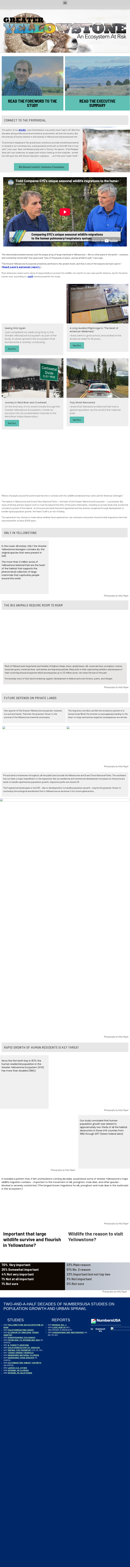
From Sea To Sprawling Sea (24, 1340)
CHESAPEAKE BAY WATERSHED (68, 1332)
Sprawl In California (20, 1373)
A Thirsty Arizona (18, 1345)
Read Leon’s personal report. (21, 267)
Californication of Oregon (24, 1348)
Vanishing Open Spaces (21, 1358)
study (22, 130)
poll (30, 276)
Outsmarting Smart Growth (24, 1363)
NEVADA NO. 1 (59, 1325)
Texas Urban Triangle (21, 1353)
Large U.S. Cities (17, 1368)
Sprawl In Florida (18, 1370)
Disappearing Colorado (21, 1337)
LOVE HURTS (58, 1327)
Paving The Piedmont (19, 1350)
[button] (65, 2)
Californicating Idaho (21, 1330)
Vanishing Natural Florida (23, 1355)
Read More (12, 348)
